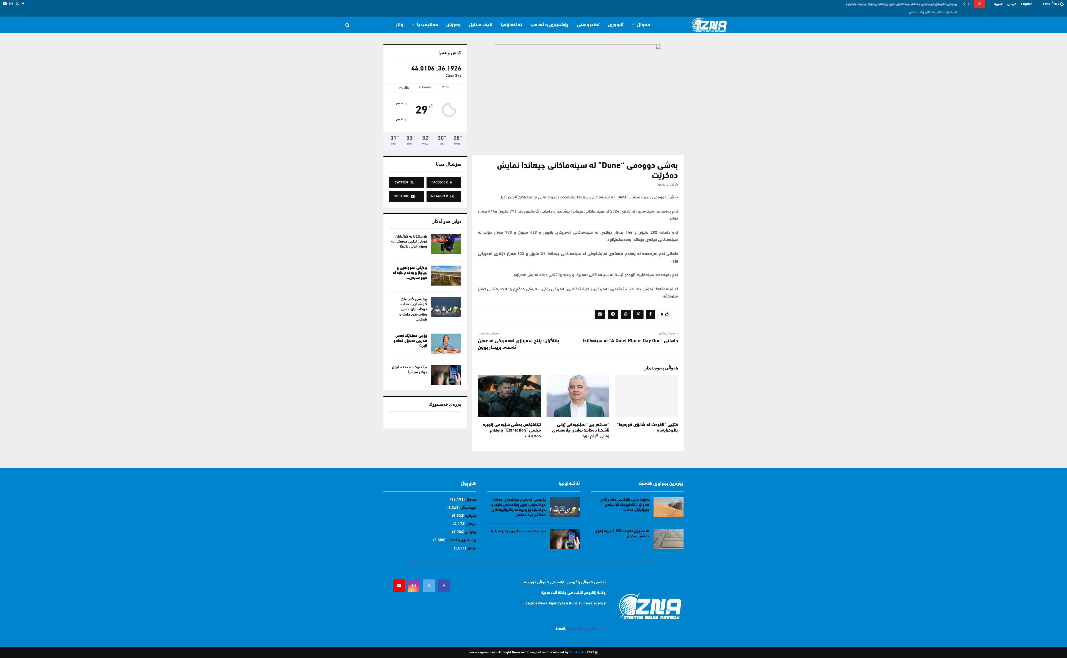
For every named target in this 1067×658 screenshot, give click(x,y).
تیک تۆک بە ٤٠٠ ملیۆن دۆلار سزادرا (518, 531)
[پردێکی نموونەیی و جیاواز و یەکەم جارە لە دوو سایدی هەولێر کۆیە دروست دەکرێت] (446, 276)
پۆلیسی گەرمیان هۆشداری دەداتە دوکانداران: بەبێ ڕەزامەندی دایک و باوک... (413, 309)
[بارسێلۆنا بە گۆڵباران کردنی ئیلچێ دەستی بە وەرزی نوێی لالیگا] (446, 244)
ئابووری (616, 24)
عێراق (471, 548)
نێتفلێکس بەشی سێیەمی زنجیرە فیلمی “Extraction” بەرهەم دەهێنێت (512, 431)
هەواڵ (643, 24)
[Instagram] (414, 585)
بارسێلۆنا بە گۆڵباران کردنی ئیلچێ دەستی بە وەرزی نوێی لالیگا (409, 242)
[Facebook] (444, 585)
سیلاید (470, 516)
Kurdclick (576, 652)
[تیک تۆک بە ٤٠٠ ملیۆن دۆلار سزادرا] (446, 375)
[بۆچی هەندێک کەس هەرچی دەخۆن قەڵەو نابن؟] (446, 344)
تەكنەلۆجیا (511, 24)
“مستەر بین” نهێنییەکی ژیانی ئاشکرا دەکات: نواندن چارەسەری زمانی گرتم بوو (580, 431)
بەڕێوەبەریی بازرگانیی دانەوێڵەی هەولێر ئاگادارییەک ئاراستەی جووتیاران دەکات (624, 505)
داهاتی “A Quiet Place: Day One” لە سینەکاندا (630, 341)
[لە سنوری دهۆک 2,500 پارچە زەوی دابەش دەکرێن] (669, 539)
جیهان (471, 524)
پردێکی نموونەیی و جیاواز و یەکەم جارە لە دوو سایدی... (410, 273)
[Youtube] (399, 585)
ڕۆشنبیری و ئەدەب (549, 24)
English (1027, 4)
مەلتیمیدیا (427, 24)
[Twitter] (429, 585)
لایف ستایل (480, 24)
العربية (998, 4)
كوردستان (468, 508)
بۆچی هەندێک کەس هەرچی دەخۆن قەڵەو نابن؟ (410, 341)
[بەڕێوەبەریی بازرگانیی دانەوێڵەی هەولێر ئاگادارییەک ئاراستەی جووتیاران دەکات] (669, 507)
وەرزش (453, 24)
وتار (399, 24)
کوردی (1011, 4)
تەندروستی (588, 24)
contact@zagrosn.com (586, 629)
